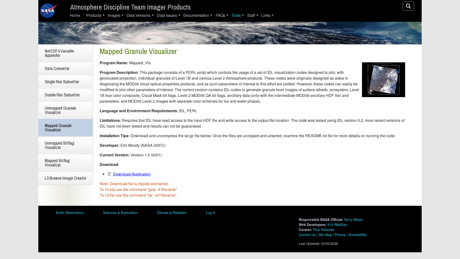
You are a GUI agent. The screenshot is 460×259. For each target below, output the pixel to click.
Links (265, 15)
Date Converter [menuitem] (57, 68)
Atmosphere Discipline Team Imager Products (130, 7)
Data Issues (167, 15)
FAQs (220, 15)
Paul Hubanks (323, 229)
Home (75, 15)
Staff (251, 15)
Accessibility (358, 234)
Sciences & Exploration (120, 212)
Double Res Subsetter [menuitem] (62, 95)
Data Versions (138, 15)
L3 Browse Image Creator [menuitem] (65, 178)
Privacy (340, 234)
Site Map (325, 234)
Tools (236, 15)
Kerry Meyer (353, 219)
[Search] (408, 6)
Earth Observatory (70, 212)
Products (93, 15)
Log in (210, 212)
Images (114, 15)
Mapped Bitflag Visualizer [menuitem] (57, 163)
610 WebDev (337, 224)
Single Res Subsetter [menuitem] (62, 82)
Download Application (132, 174)
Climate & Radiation (172, 212)
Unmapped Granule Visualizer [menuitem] (60, 110)
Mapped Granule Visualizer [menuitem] (58, 128)
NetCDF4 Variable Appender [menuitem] (59, 53)
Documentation (196, 15)
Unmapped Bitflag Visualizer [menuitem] (59, 145)
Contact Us (307, 234)
